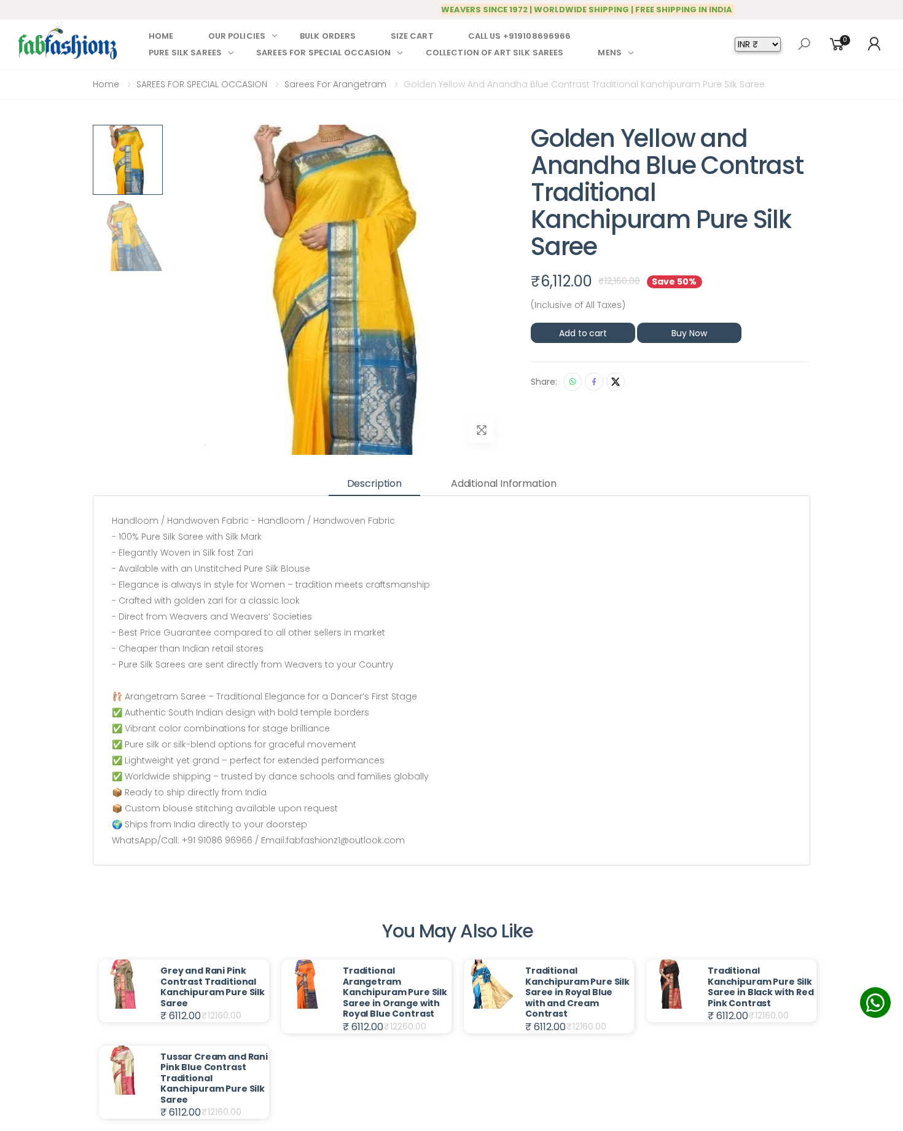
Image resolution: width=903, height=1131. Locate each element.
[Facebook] (594, 381)
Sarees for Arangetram (335, 84)
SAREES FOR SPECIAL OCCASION (323, 52)
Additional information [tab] (503, 483)
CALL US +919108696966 (519, 36)
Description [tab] (374, 483)
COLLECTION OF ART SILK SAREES (495, 52)
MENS (610, 52)
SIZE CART (412, 36)
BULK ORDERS (328, 36)
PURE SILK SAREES (185, 52)
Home (106, 84)
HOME (161, 36)
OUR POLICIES (237, 36)
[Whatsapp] (572, 381)
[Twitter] (615, 381)
